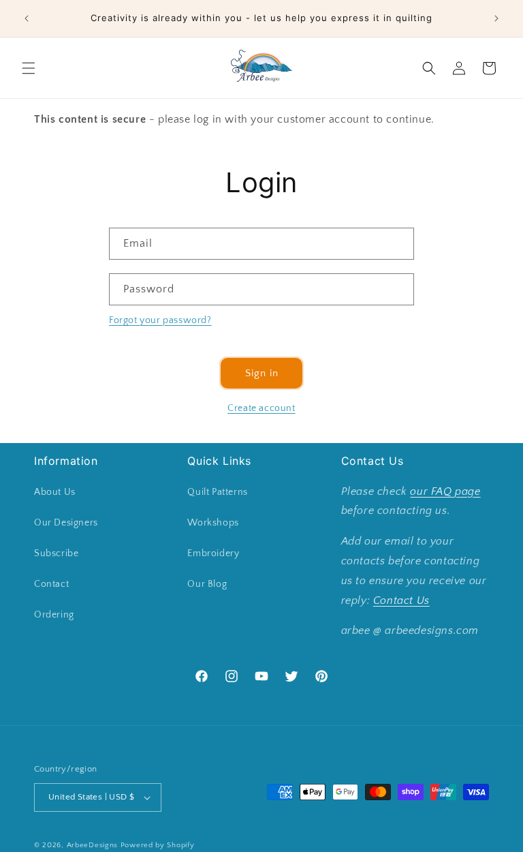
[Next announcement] (496, 18)
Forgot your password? (160, 320)
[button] (29, 68)
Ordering (54, 614)
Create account (261, 408)
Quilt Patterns (217, 492)
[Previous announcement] (27, 18)
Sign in (262, 373)
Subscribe (56, 553)
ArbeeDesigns (92, 845)
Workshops (212, 522)
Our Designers (66, 522)
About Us (55, 492)
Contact (51, 584)
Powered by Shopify (158, 845)
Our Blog (207, 584)
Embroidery (213, 553)
